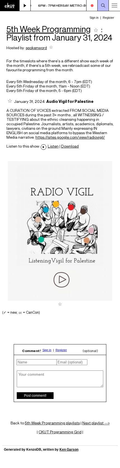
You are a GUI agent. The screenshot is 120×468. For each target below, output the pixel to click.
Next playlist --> (96, 422)
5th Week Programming (48, 29)
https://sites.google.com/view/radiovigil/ (70, 137)
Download (70, 146)
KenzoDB (33, 450)
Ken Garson (68, 450)
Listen (53, 146)
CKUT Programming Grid (60, 431)
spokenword (36, 47)
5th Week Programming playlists (52, 422)
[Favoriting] (96, 29)
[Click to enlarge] (60, 299)
